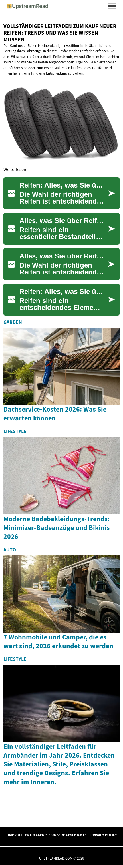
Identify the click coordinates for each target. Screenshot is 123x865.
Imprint (15, 834)
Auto (9, 550)
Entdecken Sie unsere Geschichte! (56, 834)
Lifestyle (15, 431)
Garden (12, 322)
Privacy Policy (103, 834)
